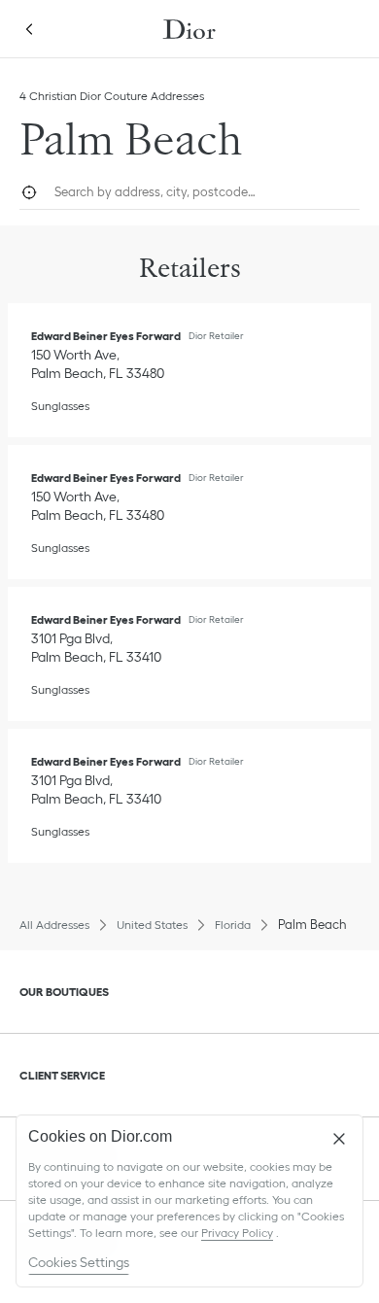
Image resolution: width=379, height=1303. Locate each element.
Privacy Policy (237, 1232)
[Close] (339, 1138)
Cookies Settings (78, 1262)
